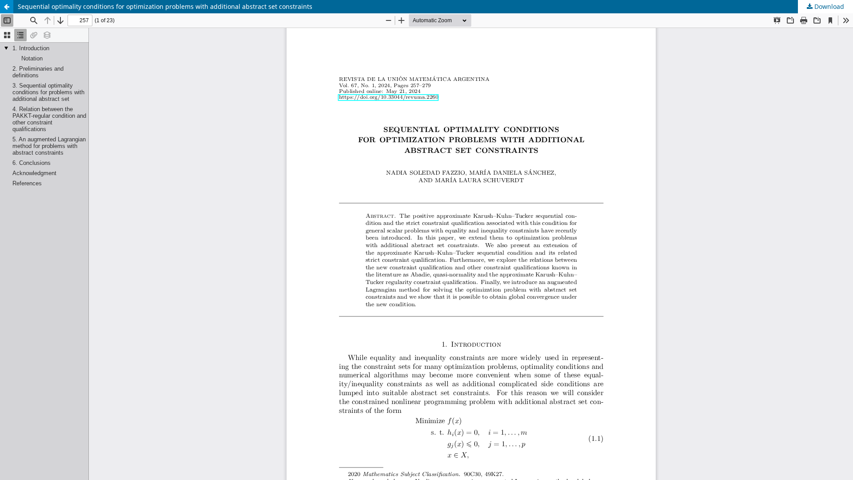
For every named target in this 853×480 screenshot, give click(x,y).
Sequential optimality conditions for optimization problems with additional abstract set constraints (165, 6)
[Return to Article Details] (6, 6)
